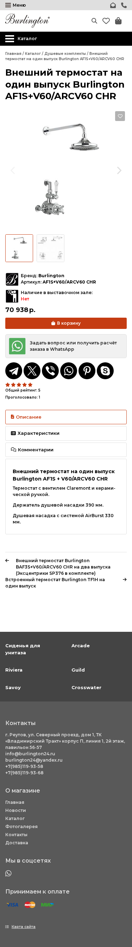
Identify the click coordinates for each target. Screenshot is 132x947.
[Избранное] (106, 21)
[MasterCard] (30, 905)
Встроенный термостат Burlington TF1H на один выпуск (55, 583)
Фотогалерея (21, 826)
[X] (32, 370)
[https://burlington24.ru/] (27, 21)
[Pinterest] (86, 370)
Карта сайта (24, 926)
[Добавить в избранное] (120, 116)
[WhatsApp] (68, 370)
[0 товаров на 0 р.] (118, 21)
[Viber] (50, 370)
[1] (8, 385)
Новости (15, 810)
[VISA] (12, 905)
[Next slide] (119, 170)
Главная (14, 802)
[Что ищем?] (94, 20)
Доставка (16, 842)
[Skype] (105, 370)
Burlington (51, 275)
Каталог (15, 818)
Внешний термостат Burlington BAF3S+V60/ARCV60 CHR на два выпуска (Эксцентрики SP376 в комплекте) (63, 567)
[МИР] (47, 905)
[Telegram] (13, 370)
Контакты (16, 834)
